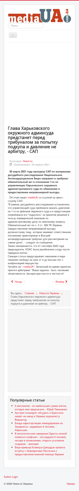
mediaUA (33, 197)
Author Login (11, 477)
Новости (27, 161)
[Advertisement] (39, 83)
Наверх (71, 483)
